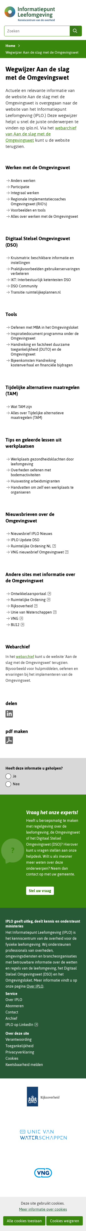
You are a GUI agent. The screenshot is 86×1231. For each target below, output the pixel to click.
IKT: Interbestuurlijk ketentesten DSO (41, 280)
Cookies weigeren (64, 1221)
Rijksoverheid (24, 606)
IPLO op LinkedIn (22, 1024)
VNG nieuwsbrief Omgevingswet (40, 552)
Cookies (12, 1058)
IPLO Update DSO (25, 540)
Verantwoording (19, 1039)
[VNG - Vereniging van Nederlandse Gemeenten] (43, 1172)
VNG (17, 618)
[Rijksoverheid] (43, 1096)
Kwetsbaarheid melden (24, 1064)
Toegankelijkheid (19, 1046)
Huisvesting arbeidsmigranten (35, 481)
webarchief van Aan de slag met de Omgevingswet (41, 134)
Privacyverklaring (20, 1052)
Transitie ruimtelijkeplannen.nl (36, 292)
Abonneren (15, 1006)
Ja (14, 776)
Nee (16, 784)
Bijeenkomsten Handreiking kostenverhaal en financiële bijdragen (42, 362)
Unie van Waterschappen (34, 612)
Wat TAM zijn (21, 407)
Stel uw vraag (40, 891)
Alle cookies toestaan (24, 1221)
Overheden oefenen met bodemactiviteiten (31, 472)
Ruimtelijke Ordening (30, 600)
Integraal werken (25, 193)
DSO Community (24, 286)
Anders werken (23, 180)
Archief (11, 1018)
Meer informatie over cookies (43, 1209)
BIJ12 (17, 625)
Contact (12, 1012)
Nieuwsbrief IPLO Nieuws (31, 533)
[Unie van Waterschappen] (43, 1134)
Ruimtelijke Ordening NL (33, 546)
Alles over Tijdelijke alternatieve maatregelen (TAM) (37, 415)
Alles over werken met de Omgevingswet (44, 216)
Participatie (20, 187)
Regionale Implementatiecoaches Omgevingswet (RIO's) (38, 201)
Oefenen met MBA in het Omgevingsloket (44, 327)
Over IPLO (35, 986)
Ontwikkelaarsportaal (31, 594)
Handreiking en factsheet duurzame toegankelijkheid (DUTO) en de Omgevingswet (40, 349)
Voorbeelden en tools (28, 210)
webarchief (25, 656)
